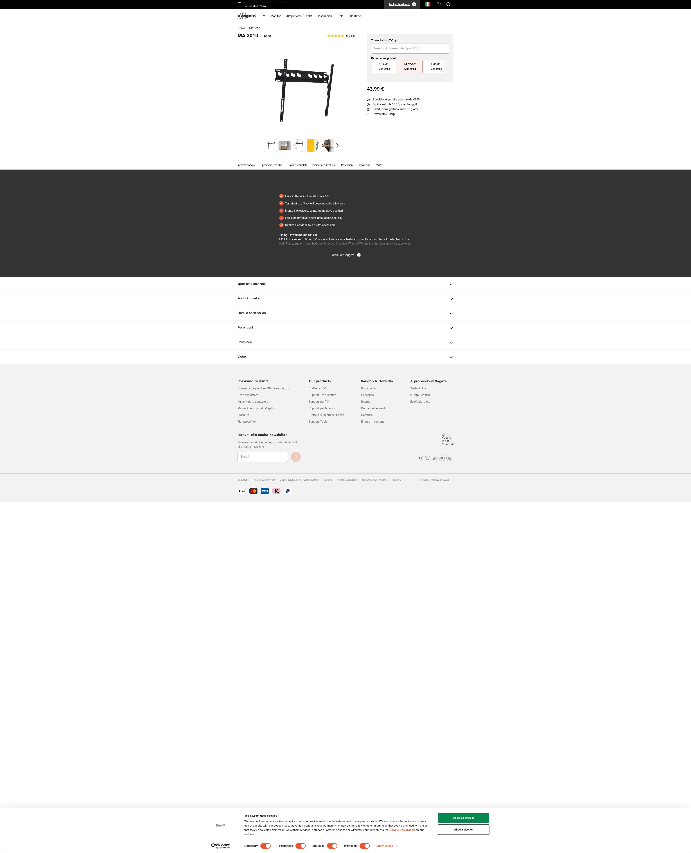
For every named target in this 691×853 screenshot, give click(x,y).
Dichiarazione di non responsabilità (299, 479)
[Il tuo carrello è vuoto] (439, 4)
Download (364, 165)
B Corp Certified (420, 395)
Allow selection (463, 829)
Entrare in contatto (373, 421)
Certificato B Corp (255, 5)
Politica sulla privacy (264, 479)
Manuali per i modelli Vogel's (256, 408)
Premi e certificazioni (323, 165)
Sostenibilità (418, 388)
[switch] (300, 846)
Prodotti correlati (297, 165)
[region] (299, 92)
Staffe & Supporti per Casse (326, 415)
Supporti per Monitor (322, 408)
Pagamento (368, 388)
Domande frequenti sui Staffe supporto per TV (265, 388)
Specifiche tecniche (271, 165)
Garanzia (367, 415)
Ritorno (365, 401)
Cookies (327, 479)
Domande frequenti (373, 408)
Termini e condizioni (347, 479)
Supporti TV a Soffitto (322, 395)
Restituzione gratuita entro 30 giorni (395, 109)
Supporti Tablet (318, 421)
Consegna (367, 395)
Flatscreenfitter (247, 421)
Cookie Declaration (402, 829)
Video (379, 165)
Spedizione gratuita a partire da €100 (396, 99)
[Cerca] (427, 5)
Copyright (243, 479)
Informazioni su (246, 165)
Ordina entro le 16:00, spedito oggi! (395, 104)
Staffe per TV (317, 388)
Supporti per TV (319, 401)
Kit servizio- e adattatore (253, 401)
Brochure (243, 415)
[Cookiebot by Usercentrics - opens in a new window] (220, 846)
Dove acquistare (248, 395)
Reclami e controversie (374, 479)
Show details (384, 845)
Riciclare (396, 479)
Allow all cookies (463, 817)
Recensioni (347, 165)
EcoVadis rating (420, 401)
